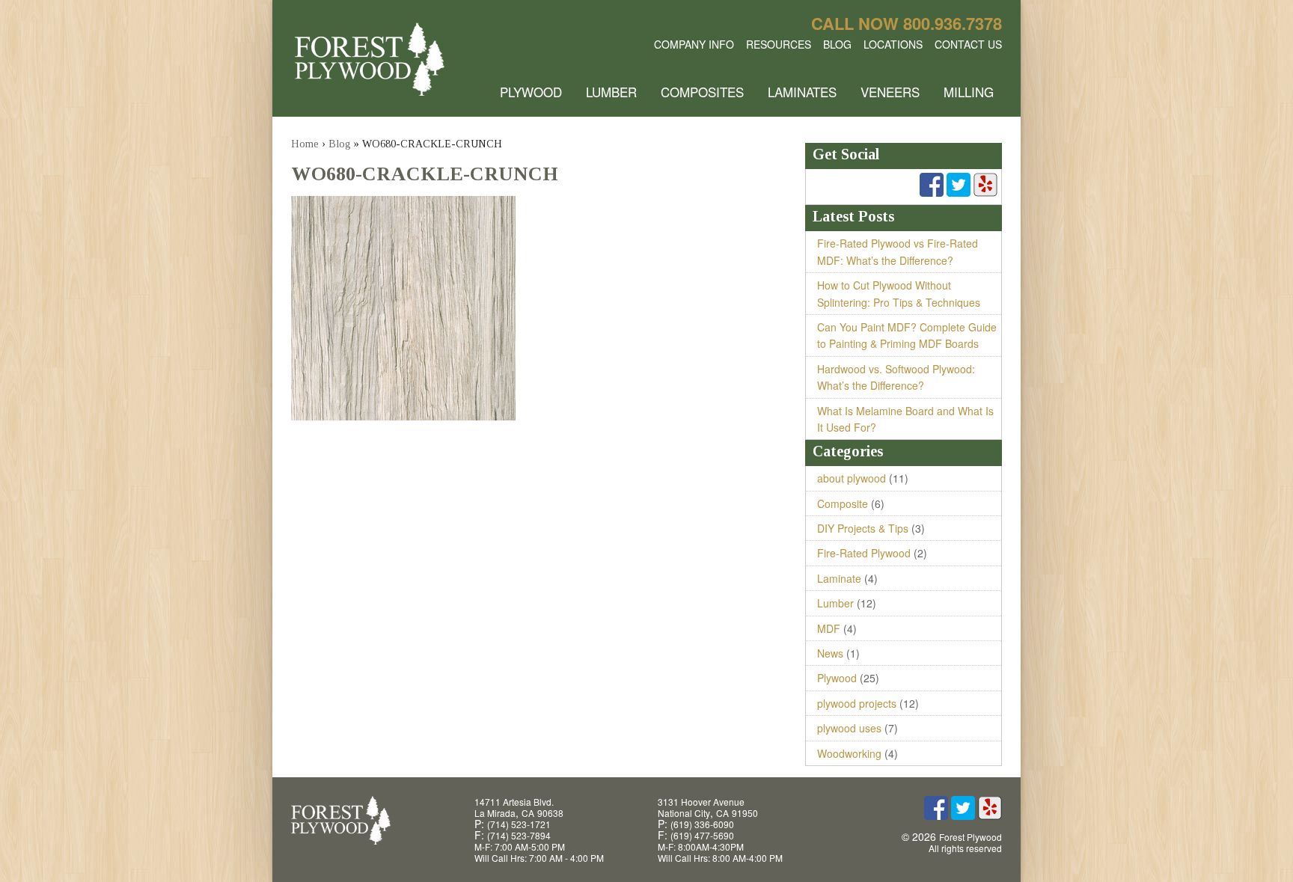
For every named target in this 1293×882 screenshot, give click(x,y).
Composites (702, 91)
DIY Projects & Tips (862, 528)
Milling (969, 91)
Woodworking (849, 753)
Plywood (531, 91)
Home (305, 144)
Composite (842, 503)
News (830, 653)
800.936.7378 (952, 23)
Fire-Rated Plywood (864, 552)
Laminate (839, 578)
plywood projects (856, 703)
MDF (828, 628)
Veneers (890, 91)
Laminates (802, 91)
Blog (837, 44)
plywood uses (849, 727)
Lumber (611, 91)
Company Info (694, 44)
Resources (778, 44)
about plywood (851, 478)
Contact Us (968, 44)
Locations (893, 44)
